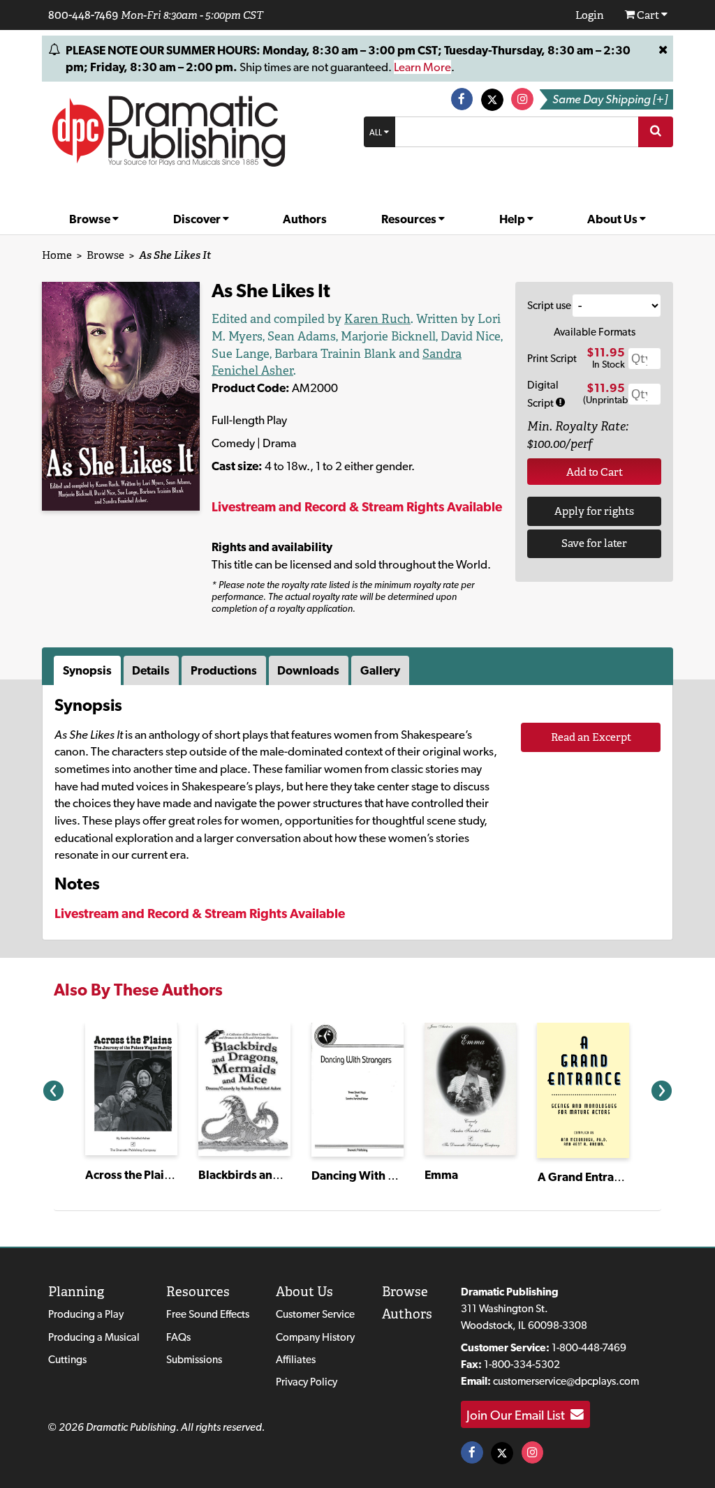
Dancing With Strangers (376, 1175)
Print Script (552, 358)
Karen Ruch (377, 318)
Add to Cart (594, 472)
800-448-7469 (83, 14)
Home (57, 255)
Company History (315, 1337)
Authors (305, 219)
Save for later (594, 543)
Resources (409, 219)
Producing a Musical (94, 1337)
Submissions (194, 1359)
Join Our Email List (518, 1414)
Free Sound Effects (207, 1314)
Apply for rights (594, 511)
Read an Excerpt (591, 737)
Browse (90, 219)
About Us (613, 219)
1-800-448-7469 (589, 1347)
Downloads (308, 670)
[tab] (89, 670)
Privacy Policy (306, 1381)
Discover (198, 219)
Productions (224, 670)
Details (151, 670)
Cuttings (67, 1359)
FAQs (178, 1337)
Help (513, 219)
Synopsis (87, 670)
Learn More (422, 67)
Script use (549, 305)
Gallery (380, 670)
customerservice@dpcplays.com (566, 1381)
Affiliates (296, 1359)
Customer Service (315, 1314)
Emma (441, 1175)
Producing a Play (86, 1314)
